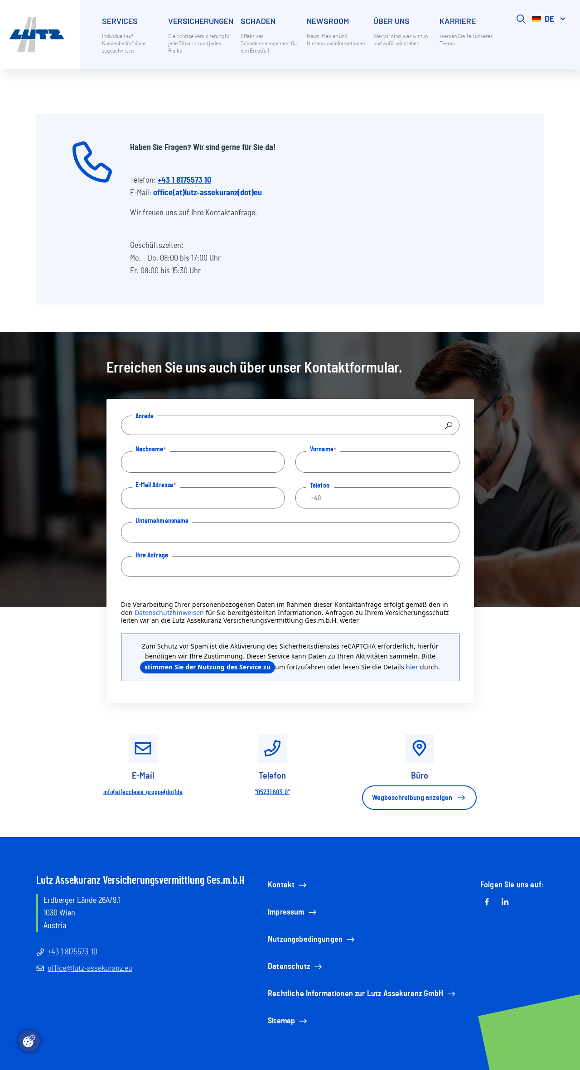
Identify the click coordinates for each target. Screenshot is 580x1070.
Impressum (286, 912)
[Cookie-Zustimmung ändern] (29, 1041)
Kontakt (281, 885)
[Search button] (521, 42)
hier (412, 667)
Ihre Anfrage (151, 555)
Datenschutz (289, 967)
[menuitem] (131, 42)
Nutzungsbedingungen (305, 939)
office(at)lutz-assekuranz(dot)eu (207, 193)
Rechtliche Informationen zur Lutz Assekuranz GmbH (355, 994)
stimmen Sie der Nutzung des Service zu (208, 667)
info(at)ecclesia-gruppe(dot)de (143, 792)
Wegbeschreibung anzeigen (412, 797)
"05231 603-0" (272, 792)
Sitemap (281, 1021)
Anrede (144, 416)
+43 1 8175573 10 (184, 180)
